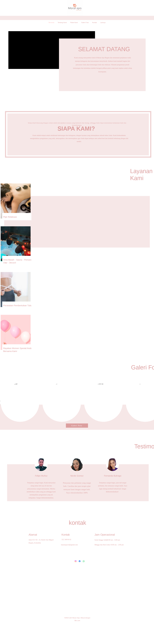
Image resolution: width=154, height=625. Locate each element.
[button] (20, 402)
